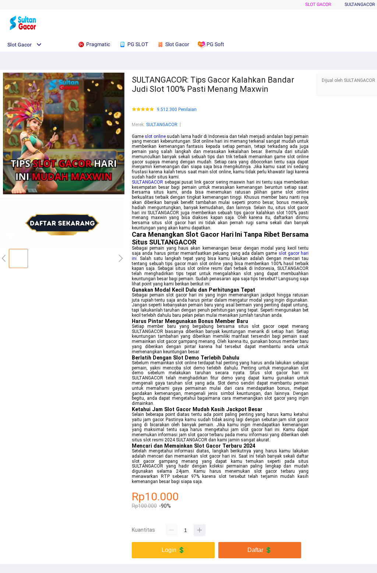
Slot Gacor (318, 4)
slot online (155, 136)
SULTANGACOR (161, 124)
